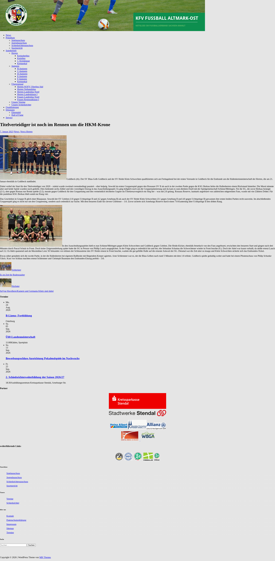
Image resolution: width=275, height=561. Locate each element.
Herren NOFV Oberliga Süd (30, 86)
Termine (10, 532)
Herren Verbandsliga (26, 89)
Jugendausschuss (19, 43)
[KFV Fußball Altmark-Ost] (102, 30)
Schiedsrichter (12, 503)
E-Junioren (22, 76)
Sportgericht (16, 48)
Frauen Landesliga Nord (28, 97)
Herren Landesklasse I (27, 94)
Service (9, 117)
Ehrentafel (16, 112)
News (8, 35)
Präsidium (10, 38)
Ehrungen (10, 110)
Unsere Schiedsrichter (21, 104)
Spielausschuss (18, 40)
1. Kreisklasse (23, 61)
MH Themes (45, 557)
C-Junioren (22, 71)
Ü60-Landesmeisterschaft (20, 336)
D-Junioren (22, 74)
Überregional (17, 84)
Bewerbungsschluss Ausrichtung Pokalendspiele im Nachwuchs (42, 358)
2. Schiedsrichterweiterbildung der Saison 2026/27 (35, 377)
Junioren (15, 66)
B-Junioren (22, 68)
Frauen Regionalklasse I (28, 99)
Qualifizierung (12, 107)
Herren (14, 53)
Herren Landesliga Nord (28, 92)
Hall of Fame (17, 115)
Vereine (9, 499)
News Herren (26, 131)
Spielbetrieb (11, 50)
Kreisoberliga (23, 56)
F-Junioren (22, 79)
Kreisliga (21, 58)
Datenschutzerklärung (16, 520)
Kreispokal (22, 63)
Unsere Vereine (18, 102)
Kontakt (10, 516)
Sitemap (10, 528)
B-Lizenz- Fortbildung (19, 315)
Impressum (11, 524)
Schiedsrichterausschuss (22, 45)
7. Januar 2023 (6, 131)
